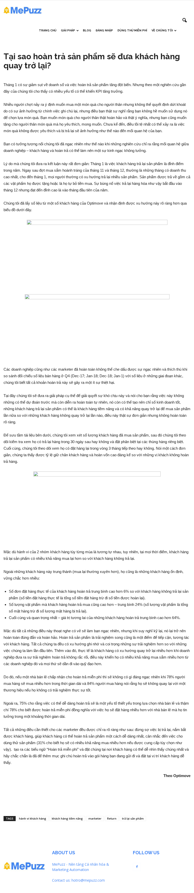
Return (111, 818)
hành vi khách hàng (32, 818)
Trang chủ (47, 30)
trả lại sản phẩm (133, 818)
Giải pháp (68, 30)
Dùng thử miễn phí (132, 30)
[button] (184, 20)
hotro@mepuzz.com (88, 880)
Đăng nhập (104, 30)
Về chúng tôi (162, 30)
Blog (87, 30)
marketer (95, 818)
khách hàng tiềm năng (67, 818)
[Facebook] (137, 867)
